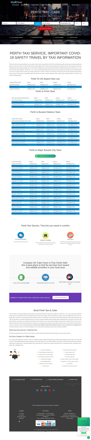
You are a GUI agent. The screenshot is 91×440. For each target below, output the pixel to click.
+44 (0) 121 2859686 (59, 37)
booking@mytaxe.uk (37, 37)
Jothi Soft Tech (54, 429)
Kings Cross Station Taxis (56, 343)
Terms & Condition (40, 418)
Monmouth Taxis (39, 343)
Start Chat (84, 432)
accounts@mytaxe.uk (72, 415)
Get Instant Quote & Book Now (60, 297)
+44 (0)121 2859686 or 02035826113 (55, 379)
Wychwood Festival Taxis (29, 343)
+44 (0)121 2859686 (50, 413)
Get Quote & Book (45, 28)
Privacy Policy (47, 418)
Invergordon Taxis (77, 343)
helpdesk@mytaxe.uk (74, 416)
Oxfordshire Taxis (19, 345)
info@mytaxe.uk (72, 413)
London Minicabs (69, 418)
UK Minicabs (21, 418)
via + (37, 23)
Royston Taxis (19, 343)
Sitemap (52, 418)
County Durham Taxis (67, 343)
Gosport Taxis (47, 343)
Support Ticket (73, 37)
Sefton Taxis (12, 345)
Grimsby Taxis (12, 343)
